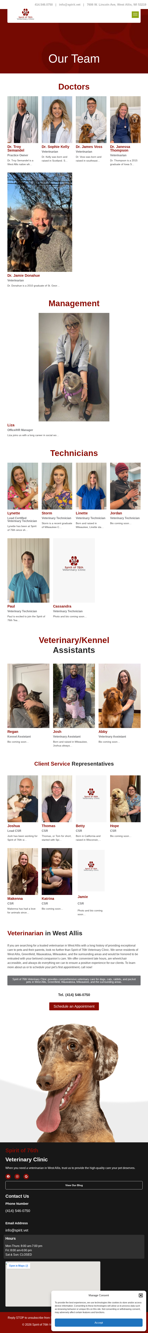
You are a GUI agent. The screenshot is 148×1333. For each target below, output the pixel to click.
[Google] (26, 1176)
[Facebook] (8, 1176)
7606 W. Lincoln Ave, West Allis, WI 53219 (116, 4)
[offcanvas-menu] (135, 14)
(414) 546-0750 (17, 1211)
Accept (99, 1322)
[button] (141, 1295)
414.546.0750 (44, 4)
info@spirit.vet (69, 4)
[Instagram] (17, 1176)
